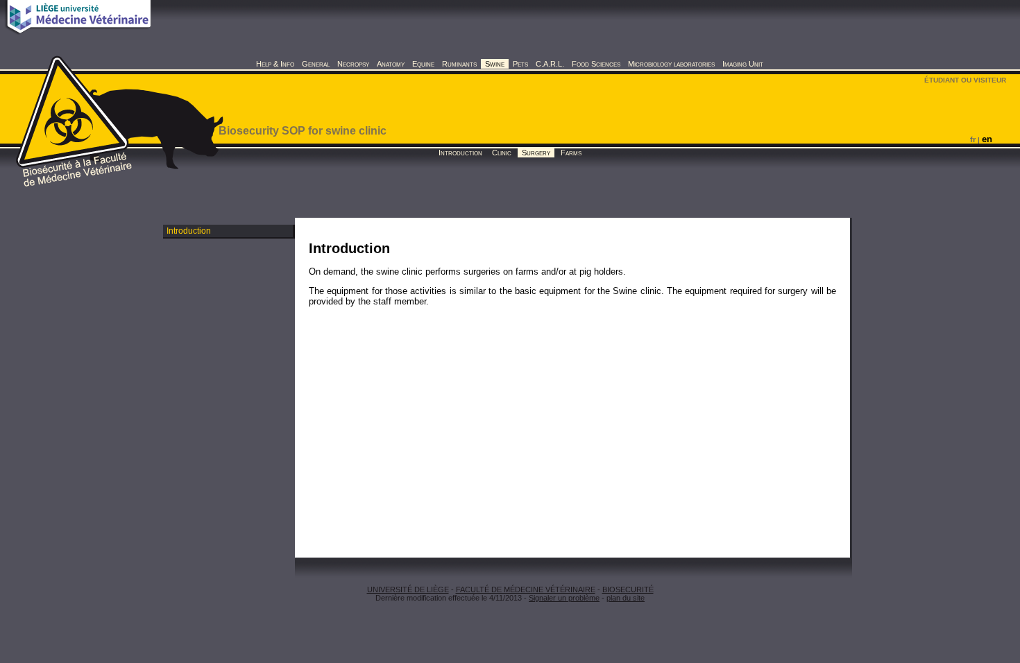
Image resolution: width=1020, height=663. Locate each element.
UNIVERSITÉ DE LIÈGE (408, 589)
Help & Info (275, 64)
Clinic (501, 152)
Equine (423, 64)
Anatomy (391, 64)
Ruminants (459, 64)
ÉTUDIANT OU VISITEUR (965, 80)
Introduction (460, 152)
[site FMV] (78, 31)
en (987, 139)
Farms (571, 152)
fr (973, 139)
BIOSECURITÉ (628, 589)
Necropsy (353, 64)
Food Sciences (596, 64)
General (316, 64)
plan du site (625, 598)
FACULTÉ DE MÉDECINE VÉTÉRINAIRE (525, 589)
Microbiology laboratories (671, 64)
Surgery (536, 152)
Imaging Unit (742, 64)
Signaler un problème (564, 598)
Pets (520, 64)
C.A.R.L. (550, 64)
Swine (494, 64)
